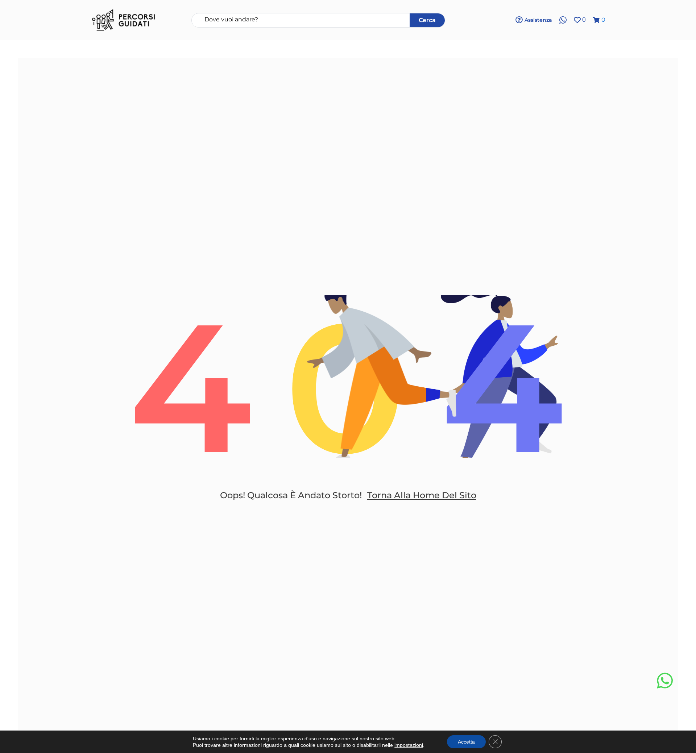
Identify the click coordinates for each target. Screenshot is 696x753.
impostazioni (408, 745)
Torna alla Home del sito (421, 495)
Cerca (427, 20)
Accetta (466, 742)
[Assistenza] (519, 20)
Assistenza (538, 20)
